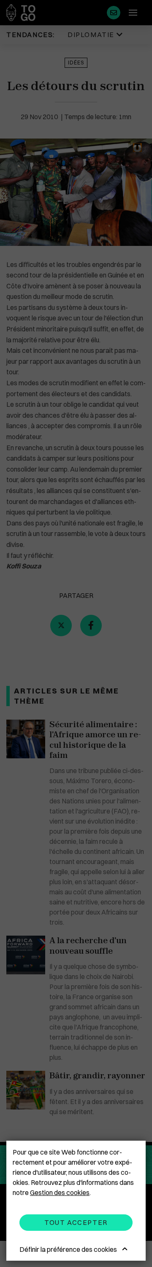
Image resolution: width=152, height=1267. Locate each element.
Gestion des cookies (60, 1192)
